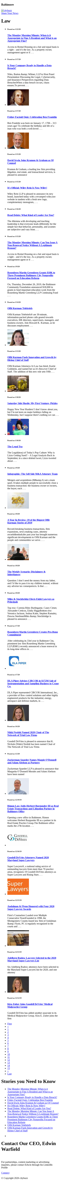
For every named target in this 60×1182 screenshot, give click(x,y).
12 (8, 1060)
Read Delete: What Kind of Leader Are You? (30, 215)
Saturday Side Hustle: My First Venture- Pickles (32, 403)
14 (8, 1065)
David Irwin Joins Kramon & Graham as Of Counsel (33, 1103)
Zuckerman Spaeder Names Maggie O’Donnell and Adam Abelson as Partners (31, 761)
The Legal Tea (14, 446)
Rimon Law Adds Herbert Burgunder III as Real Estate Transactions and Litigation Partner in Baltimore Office (33, 809)
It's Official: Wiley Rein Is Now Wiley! (27, 187)
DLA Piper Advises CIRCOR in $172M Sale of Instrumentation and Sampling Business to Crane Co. (33, 683)
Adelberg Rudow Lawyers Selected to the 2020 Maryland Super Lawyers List (31, 959)
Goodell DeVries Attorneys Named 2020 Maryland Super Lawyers (28, 859)
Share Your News (9, 13)
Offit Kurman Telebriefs (19, 308)
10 (8, 1054)
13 (8, 1062)
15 (8, 1068)
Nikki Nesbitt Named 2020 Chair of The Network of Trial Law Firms (28, 733)
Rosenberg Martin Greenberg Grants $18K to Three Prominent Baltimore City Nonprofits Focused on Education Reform (31, 275)
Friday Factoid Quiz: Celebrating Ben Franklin (32, 117)
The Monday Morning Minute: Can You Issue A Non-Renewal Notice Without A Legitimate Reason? (32, 245)
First (9, 1023)
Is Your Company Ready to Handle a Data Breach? (32, 1097)
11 (8, 1057)
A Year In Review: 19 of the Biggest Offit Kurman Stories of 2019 (28, 521)
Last (9, 1073)
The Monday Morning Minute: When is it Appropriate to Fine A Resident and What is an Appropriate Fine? (32, 38)
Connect (5, 1172)
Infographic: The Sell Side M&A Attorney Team (32, 474)
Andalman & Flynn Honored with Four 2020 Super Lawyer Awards (30, 907)
